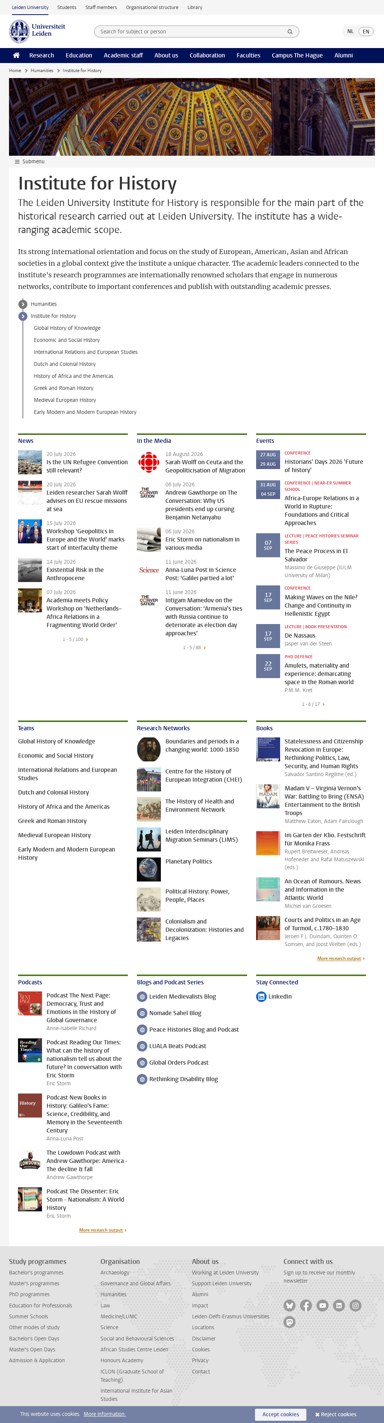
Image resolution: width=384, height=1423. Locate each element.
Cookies (201, 1349)
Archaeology (114, 1272)
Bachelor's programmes (36, 1272)
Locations (203, 1327)
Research (41, 55)
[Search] (290, 32)
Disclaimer (204, 1338)
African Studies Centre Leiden (134, 1349)
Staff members (101, 7)
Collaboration (207, 55)
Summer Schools (28, 1316)
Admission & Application (37, 1360)
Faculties (248, 55)
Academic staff (123, 55)
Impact (200, 1305)
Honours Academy (121, 1360)
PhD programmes (29, 1294)
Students (66, 7)
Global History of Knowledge (67, 328)
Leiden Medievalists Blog (176, 997)
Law (105, 1305)
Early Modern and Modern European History (85, 412)
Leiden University (30, 7)
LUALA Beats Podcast (171, 1046)
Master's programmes (34, 1283)
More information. (105, 1414)
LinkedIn (274, 997)
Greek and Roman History (63, 388)
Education (79, 55)
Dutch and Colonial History (65, 364)
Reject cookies (338, 1414)
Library (195, 7)
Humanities (42, 71)
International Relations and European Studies (86, 352)
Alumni (343, 55)
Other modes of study (34, 1327)
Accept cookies (280, 1414)
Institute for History (53, 316)
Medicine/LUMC (118, 1316)
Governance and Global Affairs (135, 1283)
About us (166, 55)
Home (15, 71)
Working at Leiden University (225, 1272)
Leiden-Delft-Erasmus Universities (230, 1316)
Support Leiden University (222, 1283)
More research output (339, 958)
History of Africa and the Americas (73, 376)
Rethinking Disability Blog (177, 1080)
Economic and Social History (67, 340)
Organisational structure (152, 7)
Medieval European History (65, 400)
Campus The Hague (297, 55)
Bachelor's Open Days (34, 1338)
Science (109, 1327)
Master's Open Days (32, 1349)
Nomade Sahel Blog (169, 1013)
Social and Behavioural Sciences (137, 1338)
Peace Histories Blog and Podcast (188, 1030)
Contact (201, 1371)
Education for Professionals (40, 1305)
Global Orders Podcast (172, 1063)
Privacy (200, 1360)
